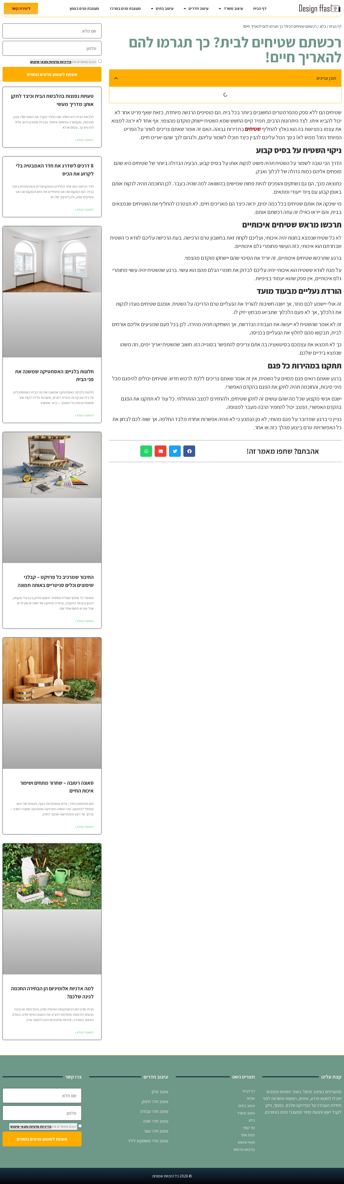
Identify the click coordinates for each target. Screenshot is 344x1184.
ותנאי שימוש (39, 62)
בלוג (323, 26)
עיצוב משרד (233, 8)
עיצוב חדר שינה (155, 1121)
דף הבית (260, 8)
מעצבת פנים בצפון (84, 8)
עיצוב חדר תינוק (155, 1101)
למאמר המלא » (84, 140)
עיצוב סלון (159, 1091)
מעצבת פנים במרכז (125, 8)
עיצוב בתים (165, 8)
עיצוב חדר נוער (155, 1131)
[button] (116, 78)
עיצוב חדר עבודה (153, 1111)
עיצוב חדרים (199, 8)
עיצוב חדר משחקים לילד (148, 1141)
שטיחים (253, 128)
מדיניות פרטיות (59, 62)
